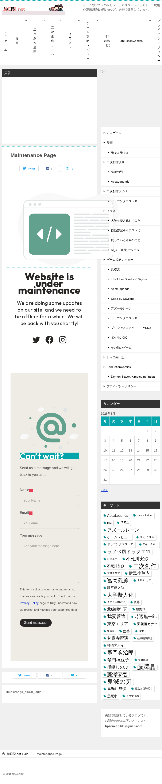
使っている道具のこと (125, 240)
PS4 (124, 522)
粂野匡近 (143, 659)
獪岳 (126, 631)
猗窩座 (110, 631)
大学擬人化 (120, 595)
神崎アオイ (115, 645)
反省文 (115, 269)
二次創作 (145, 566)
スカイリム (147, 537)
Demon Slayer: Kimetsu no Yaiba (133, 376)
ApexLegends (120, 181)
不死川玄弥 (115, 566)
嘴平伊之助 (115, 588)
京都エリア (113, 573)
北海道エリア (144, 580)
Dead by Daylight (122, 298)
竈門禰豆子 (118, 659)
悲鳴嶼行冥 (117, 609)
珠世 (141, 631)
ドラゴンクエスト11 (124, 201)
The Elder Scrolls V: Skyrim (129, 279)
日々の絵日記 (107, 41)
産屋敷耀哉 (144, 638)
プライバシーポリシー (121, 386)
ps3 (109, 522)
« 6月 (104, 490)
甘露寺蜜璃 (117, 638)
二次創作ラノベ (52, 41)
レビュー (112, 558)
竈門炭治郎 (120, 652)
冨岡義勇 (117, 580)
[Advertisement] (49, 109)
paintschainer (145, 515)
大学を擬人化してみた (125, 220)
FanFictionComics (131, 40)
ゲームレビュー (119, 537)
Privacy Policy (29, 603)
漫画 (17, 41)
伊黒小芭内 (139, 573)
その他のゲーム (121, 347)
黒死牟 (112, 696)
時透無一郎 (146, 616)
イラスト (70, 40)
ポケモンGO (119, 337)
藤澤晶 (146, 667)
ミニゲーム (5, 40)
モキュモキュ (120, 152)
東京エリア (117, 623)
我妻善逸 (116, 616)
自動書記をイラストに (125, 230)
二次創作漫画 (34, 40)
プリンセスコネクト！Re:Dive (131, 328)
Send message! (35, 622)
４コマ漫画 (132, 695)
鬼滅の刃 (117, 172)
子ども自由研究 (116, 602)
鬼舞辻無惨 (116, 688)
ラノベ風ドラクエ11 (128, 551)
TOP (17, 754)
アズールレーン (121, 308)
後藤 (137, 602)
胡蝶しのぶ (117, 667)
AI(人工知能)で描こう (125, 250)
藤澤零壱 (117, 674)
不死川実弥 (137, 558)
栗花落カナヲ (147, 624)
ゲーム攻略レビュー (87, 40)
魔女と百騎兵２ (144, 688)
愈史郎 (140, 609)
